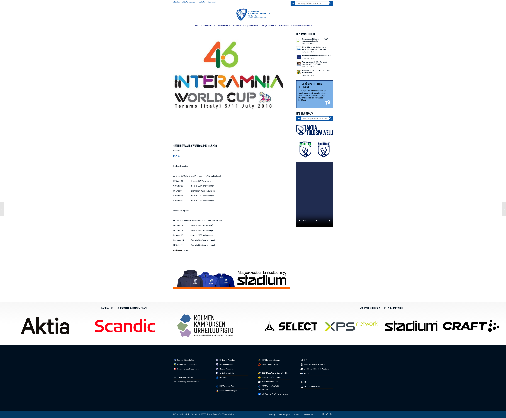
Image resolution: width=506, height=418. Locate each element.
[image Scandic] (126, 327)
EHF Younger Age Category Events (274, 394)
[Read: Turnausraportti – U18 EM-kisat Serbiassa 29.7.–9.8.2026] (298, 63)
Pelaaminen (236, 26)
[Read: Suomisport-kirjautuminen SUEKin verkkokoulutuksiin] (298, 40)
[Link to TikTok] (327, 414)
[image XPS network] (352, 326)
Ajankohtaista (222, 26)
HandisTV (201, 2)
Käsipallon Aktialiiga (227, 360)
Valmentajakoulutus (301, 26)
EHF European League (269, 364)
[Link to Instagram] (323, 414)
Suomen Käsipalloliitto (185, 360)
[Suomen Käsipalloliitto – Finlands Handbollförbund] (253, 14)
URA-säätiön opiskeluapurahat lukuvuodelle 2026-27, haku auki (314, 48)
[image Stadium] (412, 326)
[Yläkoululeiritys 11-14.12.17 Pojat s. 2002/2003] (2, 209)
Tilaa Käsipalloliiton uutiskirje (189, 382)
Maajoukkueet (268, 26)
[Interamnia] (228, 87)
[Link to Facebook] (319, 414)
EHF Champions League (270, 360)
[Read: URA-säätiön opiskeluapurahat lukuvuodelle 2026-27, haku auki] (298, 48)
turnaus (186, 250)
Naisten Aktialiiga (226, 369)
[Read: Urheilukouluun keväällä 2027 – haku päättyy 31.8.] (298, 72)
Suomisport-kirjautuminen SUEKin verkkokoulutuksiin (315, 40)
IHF (305, 382)
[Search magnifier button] (330, 3)
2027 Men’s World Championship (274, 373)
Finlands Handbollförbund (187, 364)
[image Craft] (472, 326)
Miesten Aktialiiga (226, 364)
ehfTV (306, 373)
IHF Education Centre (312, 386)
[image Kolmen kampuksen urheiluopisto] (206, 327)
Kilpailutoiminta (251, 26)
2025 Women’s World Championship (268, 387)
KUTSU (176, 156)
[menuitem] (177, 2)
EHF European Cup (226, 386)
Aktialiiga (176, 2)
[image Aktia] (46, 327)
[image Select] (292, 326)
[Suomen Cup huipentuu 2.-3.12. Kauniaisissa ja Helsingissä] (504, 209)
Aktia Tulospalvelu (188, 2)
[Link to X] (331, 414)
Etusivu (197, 26)
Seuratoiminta (283, 26)
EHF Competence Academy (314, 364)
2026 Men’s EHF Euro (269, 382)
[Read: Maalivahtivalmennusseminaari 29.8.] (298, 57)
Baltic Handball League (228, 391)
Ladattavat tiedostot (186, 377)
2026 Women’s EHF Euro (271, 377)
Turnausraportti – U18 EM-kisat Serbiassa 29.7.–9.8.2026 (314, 63)
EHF (305, 360)
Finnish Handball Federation (188, 369)
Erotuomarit (212, 2)
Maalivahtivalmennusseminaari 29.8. (316, 55)
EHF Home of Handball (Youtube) (316, 369)
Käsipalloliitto (207, 26)
